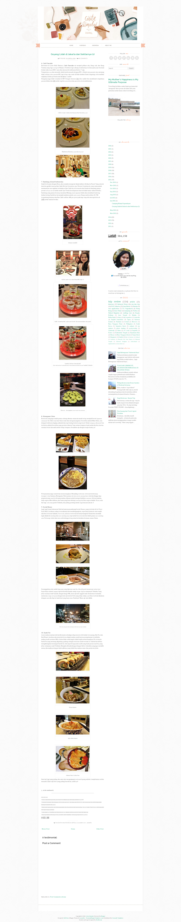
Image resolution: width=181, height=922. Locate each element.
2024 (110, 152)
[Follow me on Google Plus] (124, 58)
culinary (80, 822)
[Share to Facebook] (48, 818)
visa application (113, 308)
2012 (110, 223)
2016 (110, 176)
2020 (110, 164)
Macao (112, 335)
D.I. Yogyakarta (127, 308)
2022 (110, 158)
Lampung (127, 311)
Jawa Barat (126, 306)
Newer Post (46, 829)
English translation (117, 319)
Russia (135, 306)
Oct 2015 (113, 188)
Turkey (135, 311)
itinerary (111, 304)
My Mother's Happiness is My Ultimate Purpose (123, 80)
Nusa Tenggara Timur (115, 324)
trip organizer (127, 317)
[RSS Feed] (137, 58)
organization (111, 343)
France (110, 333)
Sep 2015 (113, 192)
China (119, 330)
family (121, 337)
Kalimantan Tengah (121, 333)
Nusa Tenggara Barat (123, 335)
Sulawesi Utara (123, 304)
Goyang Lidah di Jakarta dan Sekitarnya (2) (73, 54)
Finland (138, 337)
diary (119, 317)
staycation (120, 343)
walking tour (127, 313)
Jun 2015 (113, 201)
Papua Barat (136, 335)
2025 (110, 149)
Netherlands (112, 317)
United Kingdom (113, 313)
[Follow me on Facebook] (111, 58)
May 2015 (113, 210)
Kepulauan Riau (135, 333)
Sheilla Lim (99, 920)
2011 (110, 226)
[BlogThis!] (44, 818)
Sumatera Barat (121, 326)
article (74, 822)
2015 (110, 180)
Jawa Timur (118, 311)
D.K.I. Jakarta (87, 822)
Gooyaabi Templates (117, 918)
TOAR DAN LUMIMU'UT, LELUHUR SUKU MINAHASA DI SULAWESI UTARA (127, 367)
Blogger (103, 916)
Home (71, 45)
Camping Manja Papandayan (121, 203)
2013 (110, 220)
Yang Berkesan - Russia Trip (126, 398)
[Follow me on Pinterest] (132, 58)
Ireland (126, 322)
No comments (83, 58)
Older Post (100, 829)
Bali (126, 337)
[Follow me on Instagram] (115, 58)
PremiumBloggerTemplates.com (94, 918)
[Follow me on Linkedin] (128, 58)
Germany (112, 339)
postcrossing (133, 328)
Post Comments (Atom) (58, 897)
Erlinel (63, 58)
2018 (110, 170)
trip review (114, 301)
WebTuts (66, 918)
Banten (131, 337)
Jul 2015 (112, 198)
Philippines (129, 324)
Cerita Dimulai (89, 916)
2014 (110, 217)
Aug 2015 (113, 195)
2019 (110, 167)
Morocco (134, 322)
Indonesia (95, 45)
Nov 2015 (113, 185)
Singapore (113, 337)
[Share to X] (46, 818)
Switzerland (134, 341)
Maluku (134, 315)
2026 (110, 146)
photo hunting (120, 328)
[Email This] (42, 818)
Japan (129, 319)
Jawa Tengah (122, 315)
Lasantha (82, 918)
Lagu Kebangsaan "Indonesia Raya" (128, 352)
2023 (110, 155)
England (134, 330)
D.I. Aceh (126, 330)
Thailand (118, 322)
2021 (110, 161)
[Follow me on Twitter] (120, 58)
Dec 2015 (113, 182)
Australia (137, 317)
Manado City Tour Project (125, 339)
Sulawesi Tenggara (121, 341)
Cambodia (111, 330)
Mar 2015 (113, 213)
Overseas (83, 45)
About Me (108, 45)
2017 (110, 173)
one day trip (135, 304)
